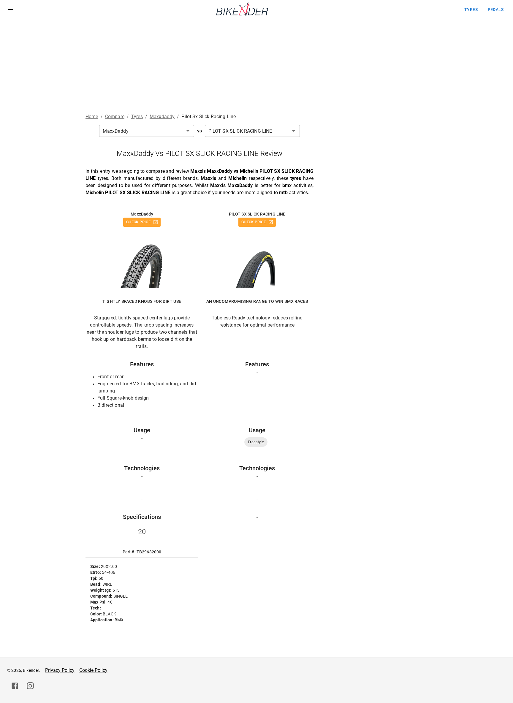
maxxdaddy (162, 116)
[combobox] (146, 131)
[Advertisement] (257, 63)
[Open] (188, 131)
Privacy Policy (60, 670)
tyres (471, 9)
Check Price (138, 222)
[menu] (11, 9)
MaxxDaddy (142, 214)
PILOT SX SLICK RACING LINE (257, 214)
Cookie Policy (93, 670)
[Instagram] (30, 686)
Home (92, 116)
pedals (496, 9)
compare (114, 116)
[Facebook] (15, 686)
